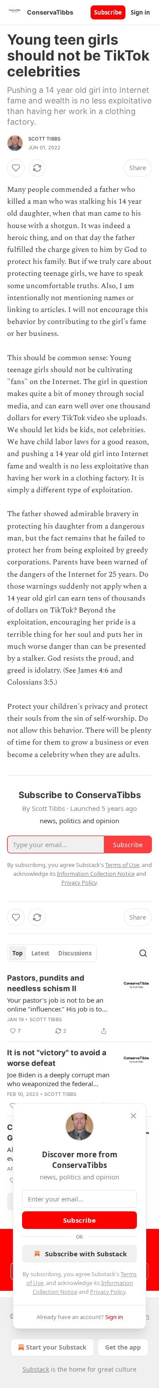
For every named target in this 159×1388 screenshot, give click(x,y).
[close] (133, 1116)
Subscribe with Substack (86, 1253)
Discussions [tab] (74, 953)
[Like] (16, 168)
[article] (79, 1004)
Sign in (140, 12)
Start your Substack (56, 1347)
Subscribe (108, 12)
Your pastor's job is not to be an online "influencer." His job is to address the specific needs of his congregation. (56, 1004)
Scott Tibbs (44, 139)
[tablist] (52, 953)
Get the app (123, 1347)
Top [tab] (17, 953)
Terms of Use (122, 865)
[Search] (143, 953)
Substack (36, 1369)
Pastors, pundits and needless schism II (45, 983)
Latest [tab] (40, 953)
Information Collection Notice (96, 874)
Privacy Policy (107, 1292)
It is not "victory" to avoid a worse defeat (56, 1058)
